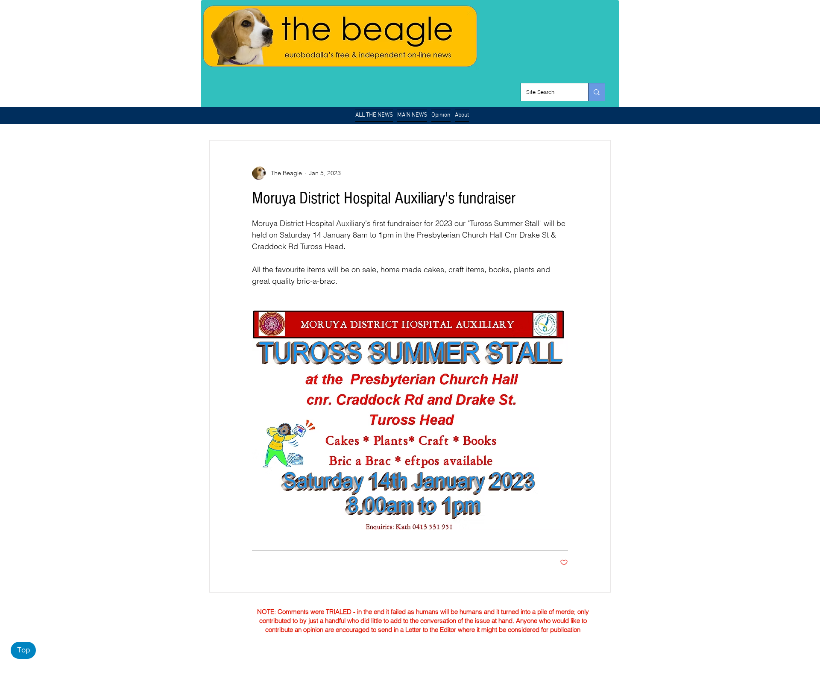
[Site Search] (596, 92)
